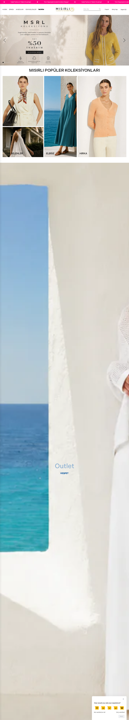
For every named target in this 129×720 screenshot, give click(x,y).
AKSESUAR (19, 9)
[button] (3, 62)
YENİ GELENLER (30, 9)
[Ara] (100, 9)
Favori (107, 9)
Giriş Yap (115, 9)
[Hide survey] (123, 699)
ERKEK (11, 9)
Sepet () (123, 9)
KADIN (5, 9)
